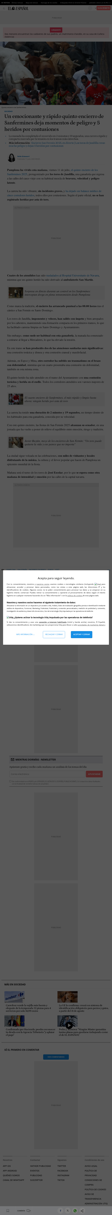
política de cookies (75, 595)
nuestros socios (42, 584)
